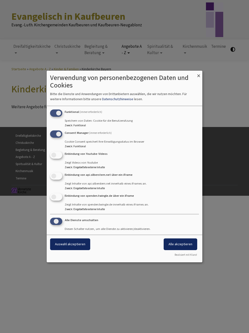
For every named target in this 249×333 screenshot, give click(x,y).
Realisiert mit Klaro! (186, 255)
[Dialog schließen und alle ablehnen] (198, 74)
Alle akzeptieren (180, 244)
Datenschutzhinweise (117, 99)
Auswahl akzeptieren (70, 244)
